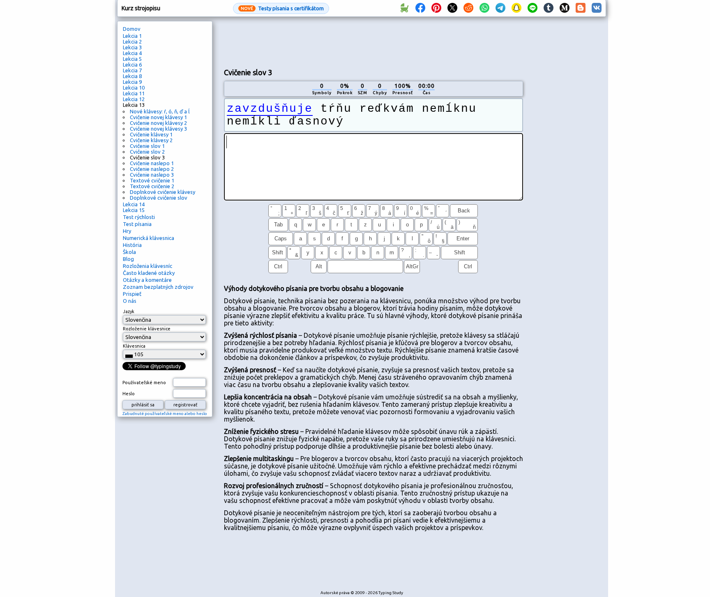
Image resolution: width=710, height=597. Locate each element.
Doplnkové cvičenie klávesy (162, 192)
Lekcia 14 (134, 204)
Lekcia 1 (132, 36)
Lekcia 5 (132, 59)
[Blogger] (581, 8)
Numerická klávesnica (148, 238)
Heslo (128, 393)
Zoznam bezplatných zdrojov (158, 287)
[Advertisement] (373, 41)
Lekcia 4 (132, 53)
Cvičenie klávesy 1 (151, 134)
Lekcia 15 (134, 210)
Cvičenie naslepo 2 (152, 169)
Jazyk (128, 311)
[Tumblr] (548, 8)
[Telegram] (500, 8)
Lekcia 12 (134, 99)
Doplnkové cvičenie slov (158, 198)
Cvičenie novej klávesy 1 (158, 117)
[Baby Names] (404, 8)
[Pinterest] (436, 8)
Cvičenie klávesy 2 (151, 140)
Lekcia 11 (134, 93)
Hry (127, 231)
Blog (128, 259)
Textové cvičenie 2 (152, 186)
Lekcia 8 (132, 76)
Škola (129, 252)
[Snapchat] (516, 8)
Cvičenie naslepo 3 (152, 174)
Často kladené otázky (149, 273)
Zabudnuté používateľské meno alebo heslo (164, 413)
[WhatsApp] (484, 8)
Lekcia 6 (132, 64)
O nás (129, 301)
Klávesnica (134, 345)
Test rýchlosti (139, 217)
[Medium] (564, 8)
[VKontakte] (597, 8)
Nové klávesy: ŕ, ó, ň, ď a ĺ (160, 111)
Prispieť (132, 294)
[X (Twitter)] (452, 8)
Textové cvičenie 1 (152, 180)
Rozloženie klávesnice (147, 328)
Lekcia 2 (132, 41)
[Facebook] (420, 8)
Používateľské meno (144, 382)
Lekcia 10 (134, 87)
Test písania (137, 224)
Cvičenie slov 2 (147, 151)
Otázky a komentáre (147, 280)
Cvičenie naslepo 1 (152, 163)
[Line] (532, 8)
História (132, 245)
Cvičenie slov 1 (147, 146)
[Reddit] (468, 8)
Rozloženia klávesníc (147, 266)
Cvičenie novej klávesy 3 (158, 128)
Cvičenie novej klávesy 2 (158, 123)
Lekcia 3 (132, 47)
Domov (132, 29)
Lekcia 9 (132, 82)
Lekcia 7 (132, 70)
